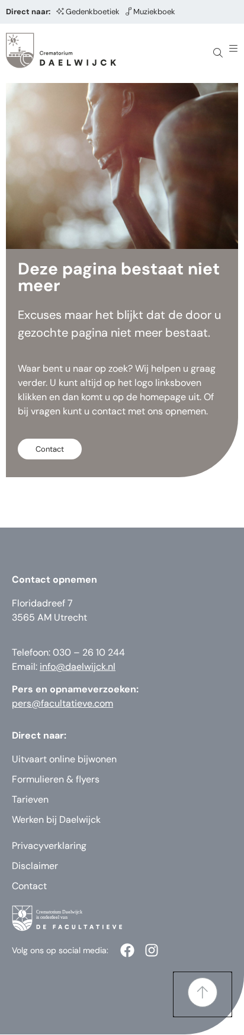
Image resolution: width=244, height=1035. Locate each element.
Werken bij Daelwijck (56, 819)
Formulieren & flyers (55, 779)
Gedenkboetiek (93, 12)
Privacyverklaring (49, 845)
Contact (29, 886)
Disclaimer (35, 866)
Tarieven (30, 799)
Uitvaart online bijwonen (64, 759)
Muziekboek (154, 12)
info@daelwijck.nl (77, 666)
